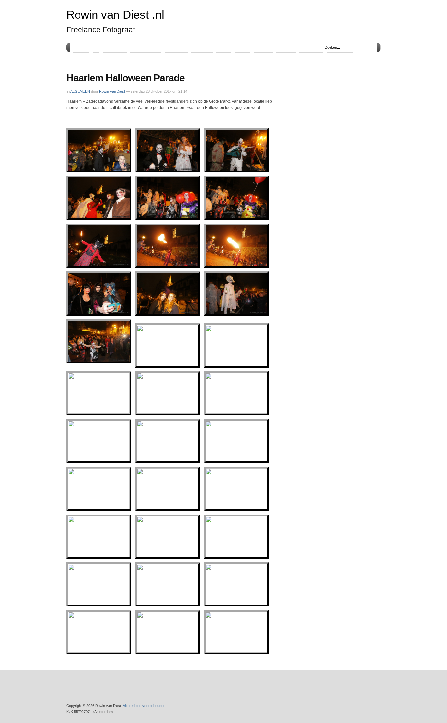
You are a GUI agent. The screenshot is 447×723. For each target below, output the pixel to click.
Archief (263, 47)
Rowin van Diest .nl (115, 15)
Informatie (311, 47)
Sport (224, 47)
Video (242, 47)
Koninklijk (176, 47)
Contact (285, 47)
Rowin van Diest (112, 91)
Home (81, 47)
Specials (202, 47)
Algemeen (114, 47)
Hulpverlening (146, 47)
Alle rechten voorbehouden (144, 706)
